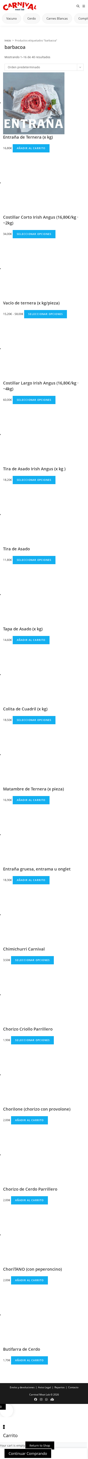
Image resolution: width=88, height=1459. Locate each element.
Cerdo (31, 18)
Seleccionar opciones (34, 234)
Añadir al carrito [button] (31, 148)
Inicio (8, 40)
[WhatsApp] (46, 1399)
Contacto (73, 1387)
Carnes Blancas (57, 18)
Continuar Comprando (28, 1453)
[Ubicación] (52, 1399)
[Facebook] (35, 1399)
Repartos (59, 1387)
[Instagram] (41, 1399)
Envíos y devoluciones (22, 1387)
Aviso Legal (44, 1387)
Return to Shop (39, 1445)
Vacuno (11, 18)
